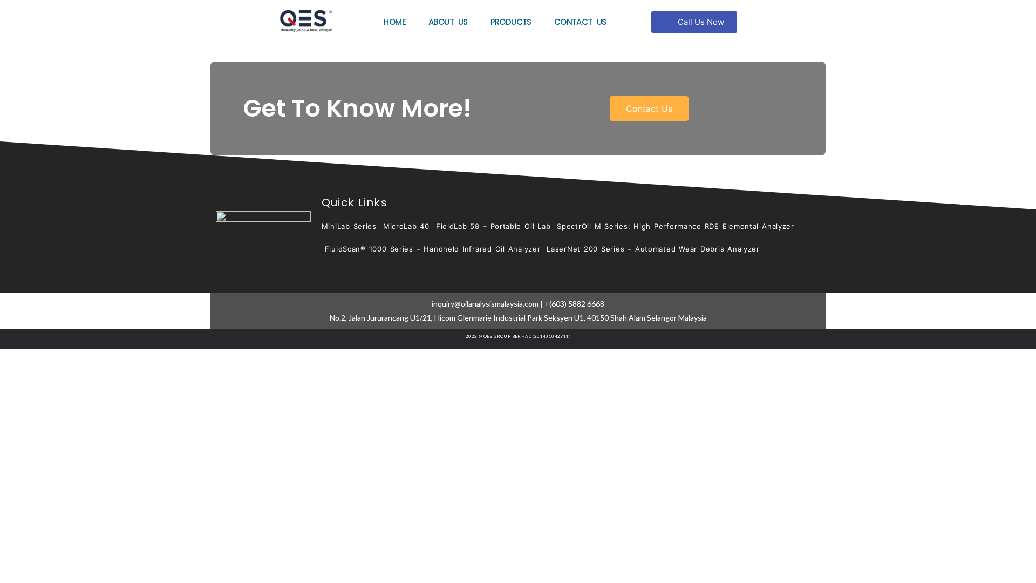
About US (448, 22)
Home (395, 22)
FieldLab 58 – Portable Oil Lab (493, 226)
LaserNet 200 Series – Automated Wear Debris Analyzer (653, 249)
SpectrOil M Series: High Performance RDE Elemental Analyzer (675, 226)
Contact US (580, 22)
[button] (694, 22)
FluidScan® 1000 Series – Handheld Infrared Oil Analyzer (433, 249)
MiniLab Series (349, 226)
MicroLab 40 (406, 226)
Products (510, 22)
